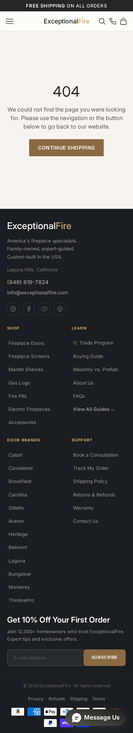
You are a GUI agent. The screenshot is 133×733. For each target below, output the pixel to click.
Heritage (18, 534)
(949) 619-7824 (28, 282)
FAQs (79, 396)
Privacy (36, 698)
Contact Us (85, 521)
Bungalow (20, 574)
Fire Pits (18, 396)
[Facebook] (29, 309)
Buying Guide (88, 356)
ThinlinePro (21, 600)
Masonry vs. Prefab (95, 369)
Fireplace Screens (29, 356)
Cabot (15, 455)
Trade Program (96, 343)
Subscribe (105, 657)
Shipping (78, 698)
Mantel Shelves (26, 369)
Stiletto (16, 508)
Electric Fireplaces (29, 409)
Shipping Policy (90, 481)
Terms (98, 698)
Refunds (57, 698)
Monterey (19, 587)
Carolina (18, 495)
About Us (83, 383)
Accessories (22, 422)
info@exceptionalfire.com (37, 292)
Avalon (16, 521)
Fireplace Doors (26, 343)
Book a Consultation (95, 455)
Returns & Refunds (94, 495)
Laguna (17, 561)
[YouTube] (44, 309)
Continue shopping (66, 148)
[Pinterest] (60, 309)
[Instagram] (13, 309)
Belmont (18, 547)
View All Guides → (94, 409)
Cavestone (21, 468)
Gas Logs (19, 383)
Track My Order (91, 468)
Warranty (83, 508)
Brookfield (20, 481)
